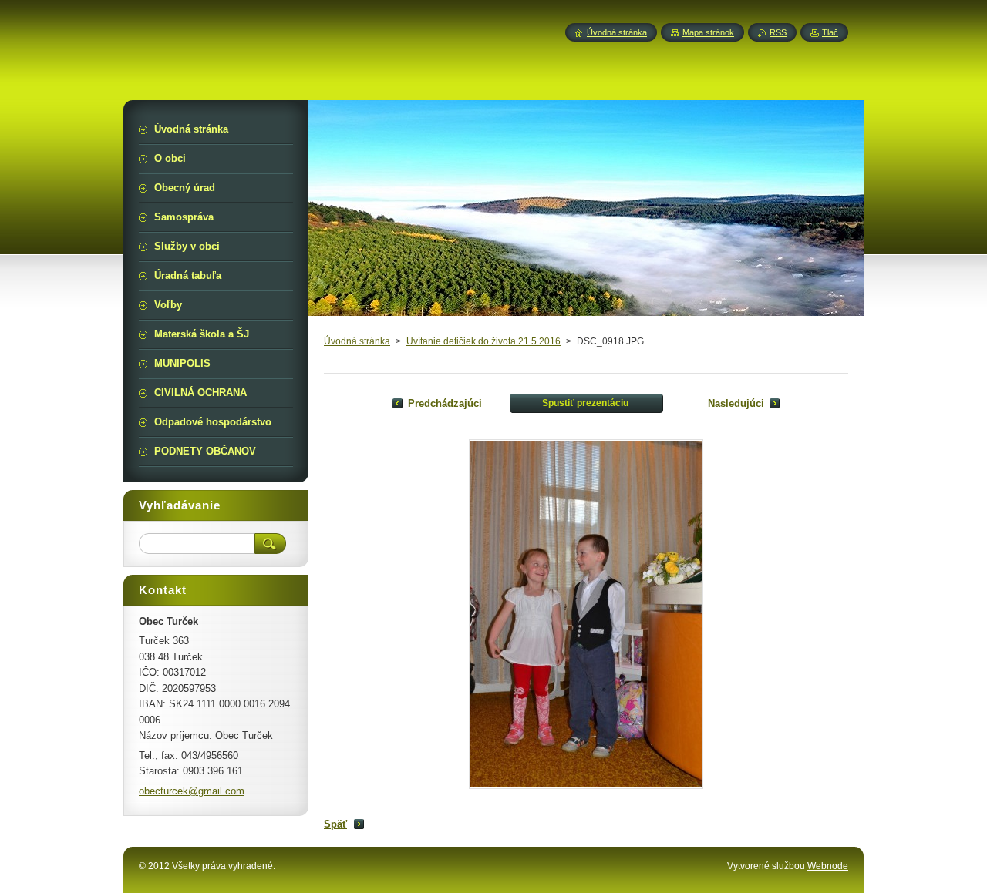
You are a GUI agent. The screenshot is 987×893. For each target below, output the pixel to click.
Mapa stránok (708, 32)
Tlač (830, 32)
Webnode (827, 866)
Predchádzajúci (445, 403)
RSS (778, 32)
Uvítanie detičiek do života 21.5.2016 (483, 341)
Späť (335, 824)
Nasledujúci (736, 403)
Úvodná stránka (357, 341)
